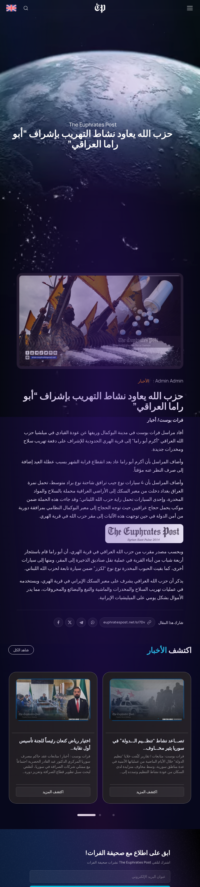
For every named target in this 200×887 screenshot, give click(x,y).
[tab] (113, 815)
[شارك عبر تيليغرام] (81, 622)
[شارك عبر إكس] (69, 622)
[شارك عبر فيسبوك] (58, 622)
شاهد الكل (21, 649)
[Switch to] (11, 8)
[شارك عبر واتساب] (92, 622)
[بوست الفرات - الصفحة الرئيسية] (100, 8)
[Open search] (26, 8)
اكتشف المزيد (146, 791)
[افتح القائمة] (190, 8)
